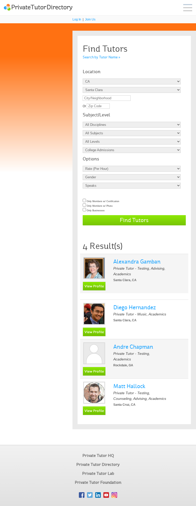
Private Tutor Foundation (98, 482)
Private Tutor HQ (98, 455)
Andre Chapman (133, 346)
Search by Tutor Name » (101, 57)
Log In (76, 19)
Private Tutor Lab (98, 473)
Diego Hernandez (134, 307)
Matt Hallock (129, 386)
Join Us (90, 19)
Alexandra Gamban (137, 261)
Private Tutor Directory (98, 464)
